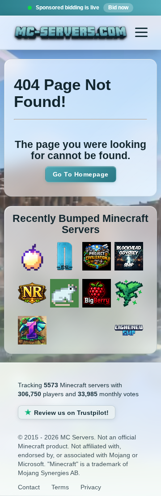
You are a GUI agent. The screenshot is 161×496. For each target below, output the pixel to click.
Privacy (90, 487)
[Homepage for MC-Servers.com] (70, 33)
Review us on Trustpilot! (71, 412)
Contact (29, 487)
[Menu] (141, 32)
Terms (60, 487)
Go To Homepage (81, 174)
